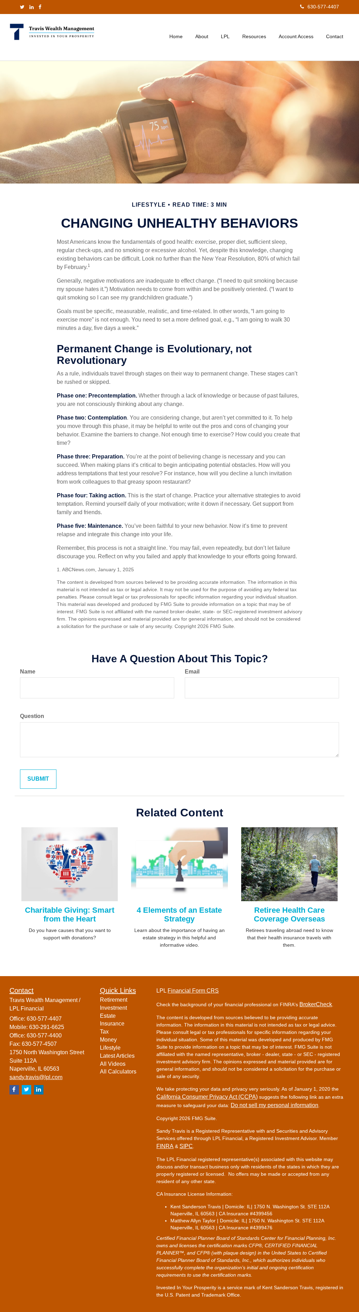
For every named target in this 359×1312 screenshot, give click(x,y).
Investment (113, 1008)
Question (32, 716)
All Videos (113, 1064)
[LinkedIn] (31, 7)
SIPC (186, 1146)
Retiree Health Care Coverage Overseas (289, 914)
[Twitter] (22, 7)
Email (192, 672)
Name (27, 672)
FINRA (165, 1146)
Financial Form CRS (193, 991)
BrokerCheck (315, 1004)
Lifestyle (110, 1048)
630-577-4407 (323, 6)
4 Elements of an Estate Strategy (179, 914)
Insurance (112, 1024)
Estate (108, 1016)
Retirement (113, 1000)
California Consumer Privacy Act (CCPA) (207, 1097)
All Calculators (118, 1072)
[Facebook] (40, 7)
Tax (104, 1032)
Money (108, 1040)
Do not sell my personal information (274, 1105)
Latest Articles (117, 1056)
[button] (202, 36)
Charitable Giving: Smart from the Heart (69, 914)
